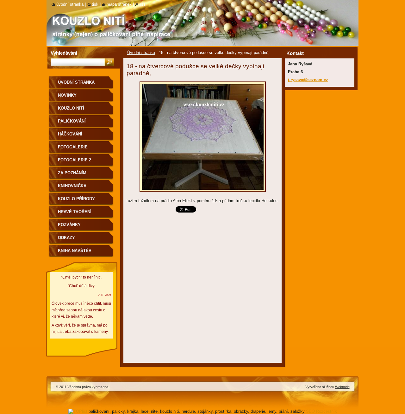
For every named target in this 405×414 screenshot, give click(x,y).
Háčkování (70, 134)
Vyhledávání (64, 53)
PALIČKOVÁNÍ (72, 121)
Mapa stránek (119, 4)
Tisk (95, 4)
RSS (143, 4)
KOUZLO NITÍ (71, 108)
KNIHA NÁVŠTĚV (74, 250)
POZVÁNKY (69, 224)
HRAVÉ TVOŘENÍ (74, 211)
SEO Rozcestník (321, 411)
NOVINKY (67, 95)
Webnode (342, 387)
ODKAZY (66, 237)
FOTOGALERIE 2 (74, 160)
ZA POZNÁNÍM (72, 173)
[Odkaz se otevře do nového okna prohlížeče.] (202, 193)
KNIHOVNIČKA (72, 185)
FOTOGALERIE (73, 147)
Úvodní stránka (141, 52)
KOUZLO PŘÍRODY (76, 198)
